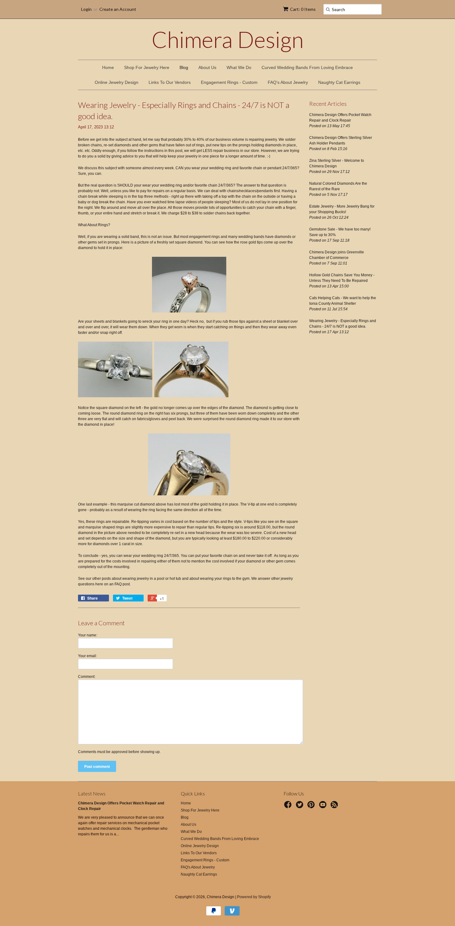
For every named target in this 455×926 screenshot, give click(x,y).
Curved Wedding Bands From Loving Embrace (307, 67)
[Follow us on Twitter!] (300, 806)
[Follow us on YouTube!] (323, 806)
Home (108, 67)
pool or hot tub (169, 578)
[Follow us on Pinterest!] (312, 806)
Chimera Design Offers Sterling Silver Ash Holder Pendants (340, 140)
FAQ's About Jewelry (288, 82)
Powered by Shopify (254, 897)
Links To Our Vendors (170, 82)
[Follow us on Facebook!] (288, 806)
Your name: (87, 635)
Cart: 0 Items (303, 9)
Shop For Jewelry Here (146, 67)
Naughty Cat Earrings (339, 82)
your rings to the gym (231, 578)
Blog (184, 67)
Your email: (87, 656)
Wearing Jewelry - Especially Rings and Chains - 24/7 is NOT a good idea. (342, 324)
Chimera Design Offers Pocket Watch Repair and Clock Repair (340, 118)
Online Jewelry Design (116, 82)
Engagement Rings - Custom (229, 82)
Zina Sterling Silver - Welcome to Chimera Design (336, 163)
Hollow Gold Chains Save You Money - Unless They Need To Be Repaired (342, 278)
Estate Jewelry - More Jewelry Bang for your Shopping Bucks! (342, 209)
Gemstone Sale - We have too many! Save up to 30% (339, 232)
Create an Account (117, 9)
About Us (207, 67)
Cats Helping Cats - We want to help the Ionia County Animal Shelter (342, 301)
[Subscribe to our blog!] (335, 806)
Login (86, 9)
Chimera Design (228, 39)
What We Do (239, 67)
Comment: (86, 676)
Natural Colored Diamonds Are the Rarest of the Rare (338, 186)
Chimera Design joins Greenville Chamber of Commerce (336, 255)
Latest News (92, 793)
